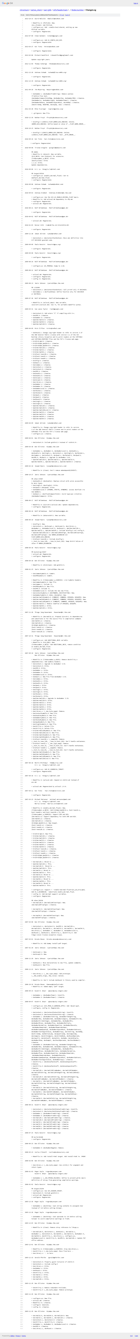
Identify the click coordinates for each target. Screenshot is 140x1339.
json (136, 1336)
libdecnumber (77, 10)
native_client (36, 10)
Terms (24, 1336)
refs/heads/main (60, 10)
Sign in (136, 3)
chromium (24, 10)
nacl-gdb (47, 10)
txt (131, 1336)
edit (67, 15)
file (61, 15)
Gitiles (12, 1336)
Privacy (18, 1336)
